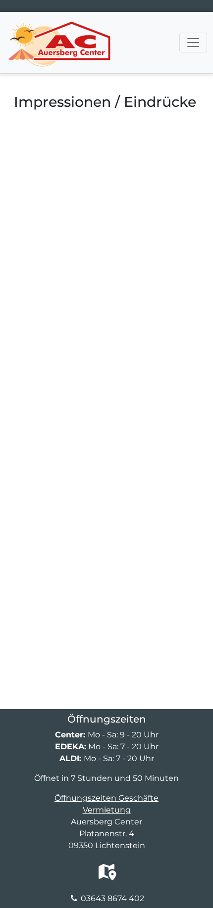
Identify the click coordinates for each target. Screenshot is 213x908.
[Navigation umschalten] (193, 42)
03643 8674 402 (112, 898)
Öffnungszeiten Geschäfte (106, 798)
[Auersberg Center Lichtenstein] (59, 24)
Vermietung (107, 810)
